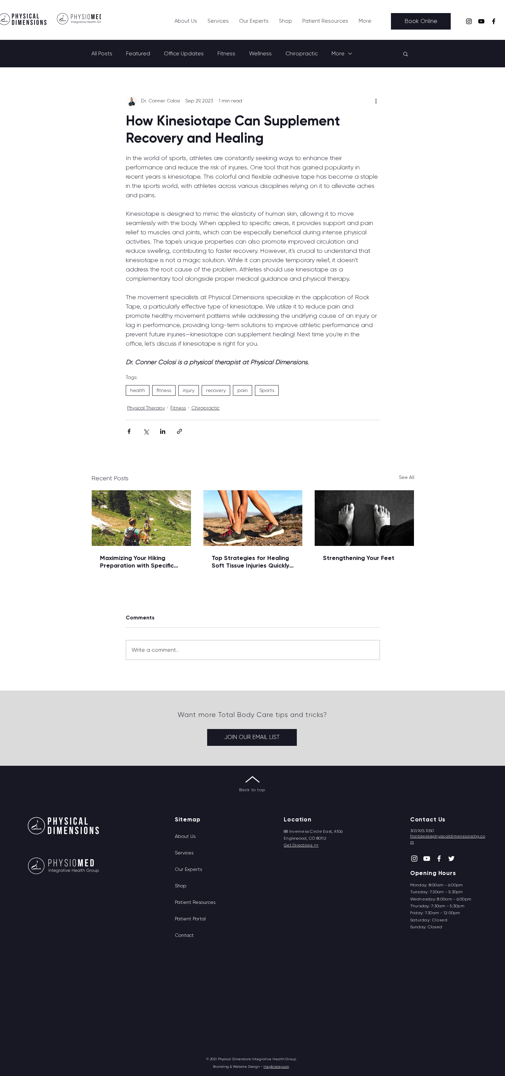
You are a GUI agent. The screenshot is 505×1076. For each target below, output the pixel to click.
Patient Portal (190, 918)
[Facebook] (493, 21)
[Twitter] (451, 858)
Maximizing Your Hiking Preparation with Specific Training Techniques (137, 561)
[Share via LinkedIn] (162, 431)
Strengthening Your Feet (358, 558)
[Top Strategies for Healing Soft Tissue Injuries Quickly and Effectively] (253, 518)
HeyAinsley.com (276, 1066)
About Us (185, 836)
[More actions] (376, 101)
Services (184, 852)
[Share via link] (179, 431)
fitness (164, 390)
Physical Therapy (146, 408)
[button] (218, 21)
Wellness (260, 53)
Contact (184, 935)
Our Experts (188, 869)
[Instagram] (469, 21)
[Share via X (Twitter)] (146, 431)
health (137, 390)
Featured (138, 53)
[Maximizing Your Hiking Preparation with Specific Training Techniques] (141, 518)
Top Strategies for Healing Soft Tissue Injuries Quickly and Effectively (250, 561)
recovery (216, 390)
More (338, 53)
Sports (266, 390)
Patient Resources (195, 902)
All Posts (101, 53)
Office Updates (184, 53)
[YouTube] (481, 21)
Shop (181, 885)
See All (406, 477)
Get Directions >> (301, 845)
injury (188, 390)
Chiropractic (301, 53)
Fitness (226, 53)
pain (242, 390)
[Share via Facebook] (129, 431)
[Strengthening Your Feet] (364, 518)
